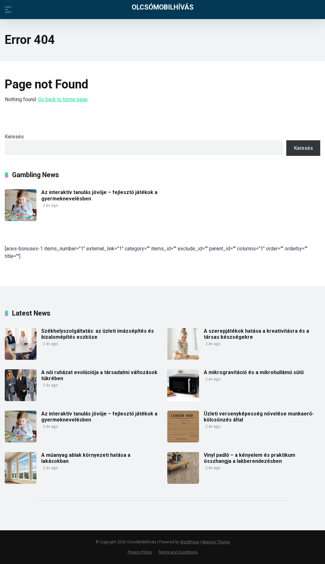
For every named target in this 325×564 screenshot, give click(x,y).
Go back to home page (63, 99)
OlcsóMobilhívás (163, 6)
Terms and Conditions (178, 552)
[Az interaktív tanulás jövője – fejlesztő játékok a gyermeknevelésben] (20, 219)
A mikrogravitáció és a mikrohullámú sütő (254, 372)
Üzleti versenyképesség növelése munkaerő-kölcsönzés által (259, 417)
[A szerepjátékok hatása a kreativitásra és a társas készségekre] (183, 358)
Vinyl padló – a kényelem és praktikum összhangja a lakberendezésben (249, 458)
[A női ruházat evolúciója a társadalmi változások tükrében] (20, 399)
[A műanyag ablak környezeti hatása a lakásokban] (20, 482)
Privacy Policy (140, 552)
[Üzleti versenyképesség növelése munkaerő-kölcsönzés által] (183, 441)
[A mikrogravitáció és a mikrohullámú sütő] (183, 399)
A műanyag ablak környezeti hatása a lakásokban (85, 458)
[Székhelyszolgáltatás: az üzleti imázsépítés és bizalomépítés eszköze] (20, 358)
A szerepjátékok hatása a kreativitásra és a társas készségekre (256, 334)
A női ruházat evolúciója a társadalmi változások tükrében (99, 375)
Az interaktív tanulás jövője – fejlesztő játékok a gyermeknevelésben (99, 417)
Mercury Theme (216, 542)
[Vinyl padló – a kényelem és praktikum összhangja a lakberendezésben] (183, 482)
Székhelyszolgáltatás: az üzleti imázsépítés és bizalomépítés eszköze (97, 334)
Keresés (14, 137)
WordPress (189, 542)
